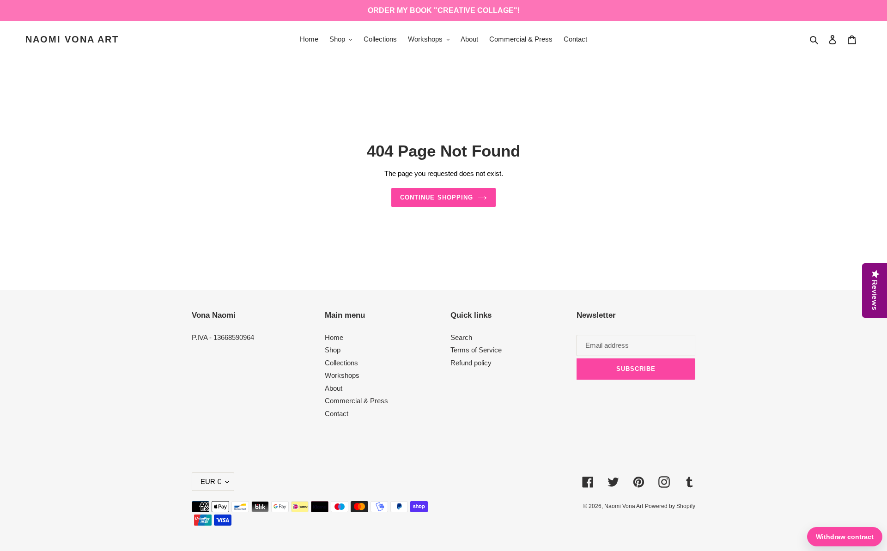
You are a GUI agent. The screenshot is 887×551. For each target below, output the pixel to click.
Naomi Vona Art (72, 39)
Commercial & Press (356, 401)
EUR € (210, 481)
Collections (341, 363)
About (333, 388)
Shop (332, 350)
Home (334, 337)
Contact (336, 414)
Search (461, 337)
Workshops (342, 375)
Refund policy (471, 363)
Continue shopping (436, 197)
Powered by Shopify (670, 506)
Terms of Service (476, 350)
